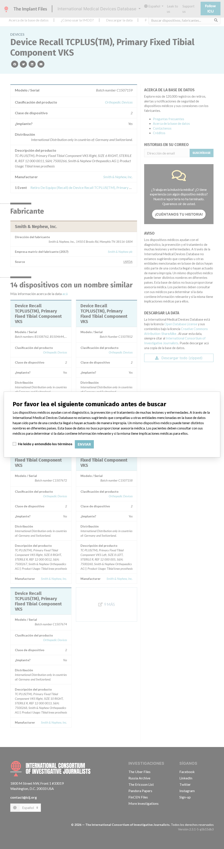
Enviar (84, 444)
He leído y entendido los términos (45, 444)
